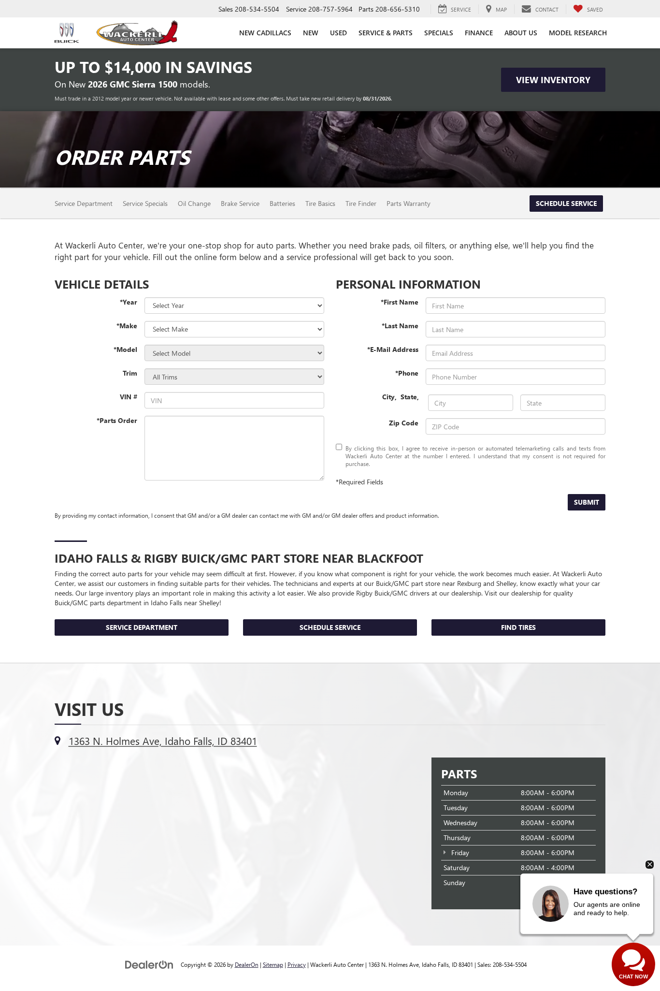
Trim (130, 373)
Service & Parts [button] (386, 32)
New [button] (310, 32)
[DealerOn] (149, 964)
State (409, 396)
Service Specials (145, 203)
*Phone (406, 373)
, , (401, 396)
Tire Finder (360, 203)
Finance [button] (479, 32)
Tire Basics (320, 203)
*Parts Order (117, 420)
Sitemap (273, 964)
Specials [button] (438, 32)
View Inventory (553, 80)
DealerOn (246, 964)
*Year (128, 301)
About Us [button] (520, 32)
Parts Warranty (408, 203)
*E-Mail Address (392, 349)
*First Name (399, 301)
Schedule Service (566, 203)
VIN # (128, 396)
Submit (586, 502)
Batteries (282, 203)
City (388, 396)
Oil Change (194, 203)
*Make (126, 325)
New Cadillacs (265, 32)
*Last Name (400, 325)
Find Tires (518, 627)
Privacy (296, 964)
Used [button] (338, 32)
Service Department (84, 203)
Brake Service (240, 203)
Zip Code (403, 422)
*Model (125, 349)
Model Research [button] (578, 32)
